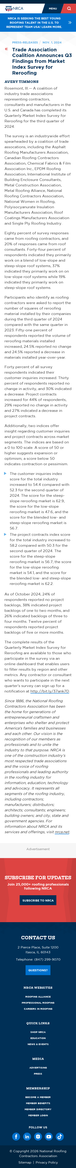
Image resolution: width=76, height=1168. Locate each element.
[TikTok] (60, 1137)
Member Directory (38, 1109)
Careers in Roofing (38, 1008)
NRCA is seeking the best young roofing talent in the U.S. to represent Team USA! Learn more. (34, 23)
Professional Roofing (38, 1002)
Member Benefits (38, 1103)
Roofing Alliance (38, 996)
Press (38, 1073)
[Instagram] (38, 1137)
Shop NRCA (38, 1032)
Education (38, 1038)
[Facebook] (16, 1137)
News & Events (38, 1044)
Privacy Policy (47, 1162)
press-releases (25, 42)
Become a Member (38, 1097)
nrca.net (62, 832)
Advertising (38, 1067)
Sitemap (24, 1162)
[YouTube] (49, 1137)
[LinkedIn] (27, 1137)
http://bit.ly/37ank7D (49, 691)
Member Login (38, 1115)
